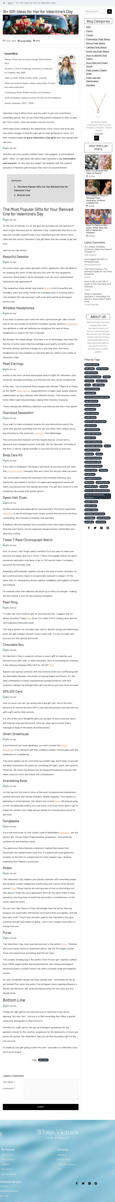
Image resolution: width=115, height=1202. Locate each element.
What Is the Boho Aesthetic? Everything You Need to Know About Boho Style (97, 298)
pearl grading (104, 518)
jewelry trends (91, 364)
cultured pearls (92, 429)
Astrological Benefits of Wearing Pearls (95, 260)
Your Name (8, 1082)
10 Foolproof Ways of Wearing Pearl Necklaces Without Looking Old (97, 199)
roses (13, 888)
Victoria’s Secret (15, 471)
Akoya (99, 454)
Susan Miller (25, 41)
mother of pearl (92, 450)
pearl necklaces (92, 405)
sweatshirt (39, 433)
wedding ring (91, 486)
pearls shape (91, 510)
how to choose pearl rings (97, 397)
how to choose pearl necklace (94, 496)
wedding (89, 522)
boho (87, 385)
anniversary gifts (92, 462)
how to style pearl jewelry (97, 490)
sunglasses (65, 832)
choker (107, 377)
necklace (89, 381)
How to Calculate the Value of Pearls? (97, 172)
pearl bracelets (92, 389)
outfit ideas (90, 417)
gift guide (43, 1060)
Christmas (89, 518)
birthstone (90, 474)
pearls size (90, 437)
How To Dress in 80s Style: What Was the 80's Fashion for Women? (96, 229)
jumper (47, 288)
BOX (52, 665)
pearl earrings (91, 413)
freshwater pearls (93, 446)
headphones (72, 324)
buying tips (90, 393)
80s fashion (102, 368)
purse (64, 944)
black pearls (90, 470)
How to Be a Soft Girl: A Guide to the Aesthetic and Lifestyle (97, 284)
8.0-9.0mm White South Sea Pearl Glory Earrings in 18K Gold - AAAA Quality (100, 125)
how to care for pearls (95, 421)
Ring (29, 618)
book (57, 801)
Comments (8, 1088)
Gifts (38, 41)
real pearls (90, 409)
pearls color (90, 505)
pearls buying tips (93, 442)
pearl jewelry (91, 372)
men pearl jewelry (93, 466)
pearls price (90, 425)
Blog (10, 3)
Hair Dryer (8, 513)
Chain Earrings (23, 390)
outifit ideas (98, 385)
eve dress (100, 522)
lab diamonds (91, 401)
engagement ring (93, 478)
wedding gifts (103, 482)
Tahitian (103, 470)
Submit (40, 1107)
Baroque (89, 454)
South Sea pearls (93, 458)
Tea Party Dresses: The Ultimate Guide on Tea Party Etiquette (98, 271)
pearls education (92, 433)
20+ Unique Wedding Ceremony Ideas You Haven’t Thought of (98, 249)
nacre (107, 446)
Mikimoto (89, 482)
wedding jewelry (92, 377)
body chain (101, 381)
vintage (103, 486)
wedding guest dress (94, 514)
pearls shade (91, 501)
